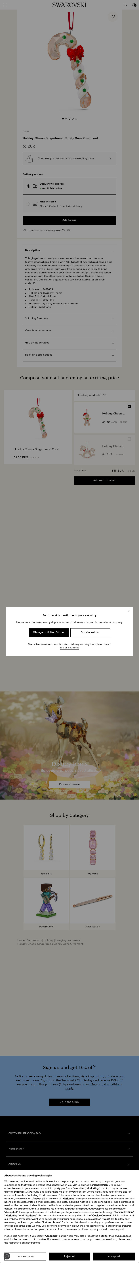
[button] (129, 610)
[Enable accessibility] (7, 1256)
